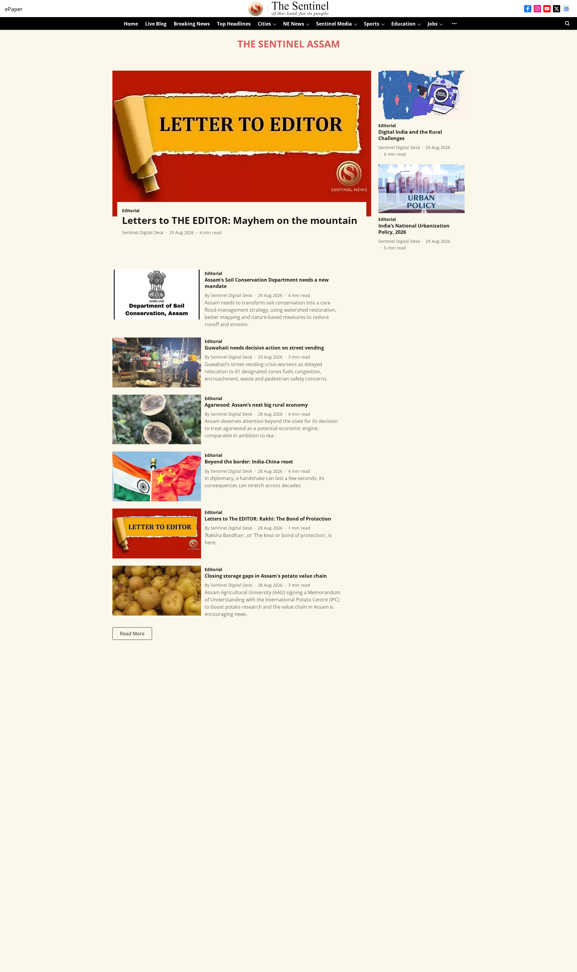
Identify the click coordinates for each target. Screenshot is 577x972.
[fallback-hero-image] (241, 143)
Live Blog (155, 23)
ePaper (14, 9)
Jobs (433, 23)
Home (131, 23)
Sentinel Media (334, 23)
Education (403, 23)
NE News (293, 23)
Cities (264, 23)
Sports (371, 23)
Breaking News (192, 23)
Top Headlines (234, 23)
